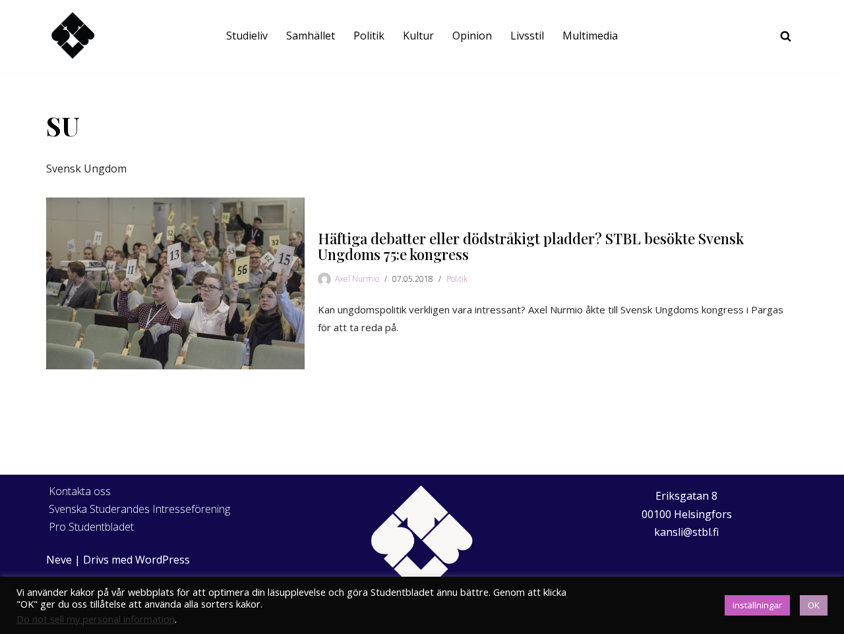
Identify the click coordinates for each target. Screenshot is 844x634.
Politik (368, 35)
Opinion (472, 35)
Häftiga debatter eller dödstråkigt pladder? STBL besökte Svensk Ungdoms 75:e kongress (531, 246)
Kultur (418, 35)
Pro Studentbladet (91, 526)
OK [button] (814, 605)
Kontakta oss (80, 491)
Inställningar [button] (757, 605)
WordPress (162, 559)
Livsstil (527, 35)
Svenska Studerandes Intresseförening (139, 509)
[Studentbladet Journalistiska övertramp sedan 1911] (72, 36)
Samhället (310, 35)
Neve (59, 559)
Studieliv (247, 35)
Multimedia (590, 35)
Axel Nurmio (357, 278)
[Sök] (785, 35)
